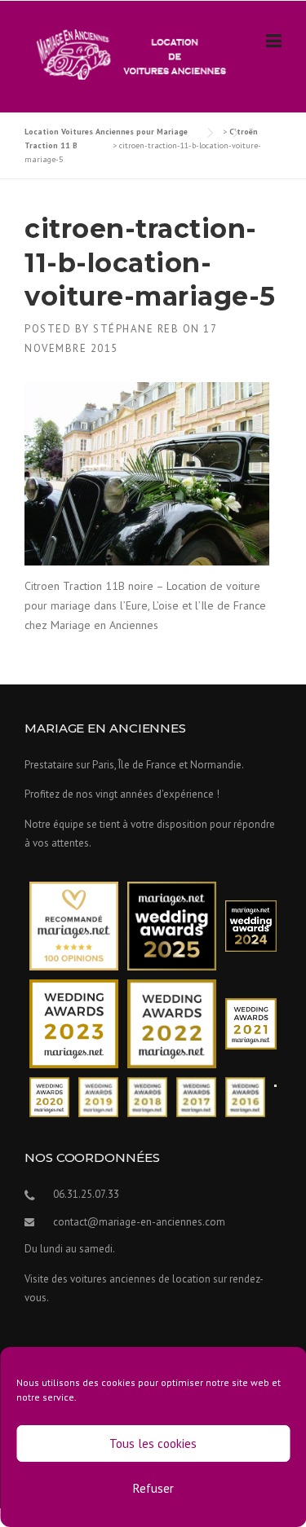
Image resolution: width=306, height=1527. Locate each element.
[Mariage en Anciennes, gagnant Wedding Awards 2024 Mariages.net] (251, 925)
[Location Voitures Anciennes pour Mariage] (127, 53)
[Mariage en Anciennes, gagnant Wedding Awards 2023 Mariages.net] (73, 1023)
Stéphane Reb (136, 329)
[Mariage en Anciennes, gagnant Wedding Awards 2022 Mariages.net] (171, 1023)
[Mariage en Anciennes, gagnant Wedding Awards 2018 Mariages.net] (147, 1096)
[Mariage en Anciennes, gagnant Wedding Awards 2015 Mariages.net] (275, 1084)
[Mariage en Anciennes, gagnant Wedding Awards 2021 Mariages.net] (251, 1023)
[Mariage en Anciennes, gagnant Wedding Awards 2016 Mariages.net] (245, 1096)
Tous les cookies (153, 1443)
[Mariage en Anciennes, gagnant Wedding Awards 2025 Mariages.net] (171, 925)
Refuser (153, 1488)
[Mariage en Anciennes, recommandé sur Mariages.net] (73, 925)
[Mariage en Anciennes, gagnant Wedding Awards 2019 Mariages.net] (98, 1096)
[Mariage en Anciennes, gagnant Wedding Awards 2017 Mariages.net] (196, 1096)
